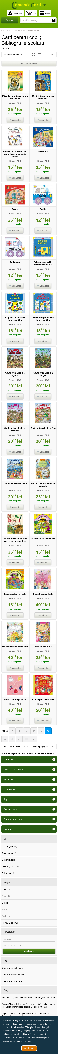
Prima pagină (8, 873)
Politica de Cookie (40, 1030)
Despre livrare (8, 860)
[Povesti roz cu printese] (15, 694)
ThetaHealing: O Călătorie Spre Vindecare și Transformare (28, 997)
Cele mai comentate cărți (13, 974)
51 (12, 739)
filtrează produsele (29, 63)
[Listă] (39, 54)
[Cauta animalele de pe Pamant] (15, 422)
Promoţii (6, 896)
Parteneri (6, 916)
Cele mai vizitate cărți (12, 981)
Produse (10, 20)
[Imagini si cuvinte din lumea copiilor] (15, 312)
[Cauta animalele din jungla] (43, 367)
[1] (53, 20)
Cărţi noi (6, 889)
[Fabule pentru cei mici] (43, 694)
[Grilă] (33, 54)
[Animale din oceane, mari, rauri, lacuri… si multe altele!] (15, 146)
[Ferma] (15, 204)
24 (51, 54)
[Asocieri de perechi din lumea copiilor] (43, 312)
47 (34, 731)
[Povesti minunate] (43, 641)
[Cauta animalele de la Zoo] (43, 422)
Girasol (12, 103)
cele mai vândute (11, 54)
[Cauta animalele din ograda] (15, 367)
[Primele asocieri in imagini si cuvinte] (43, 256)
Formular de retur (10, 923)
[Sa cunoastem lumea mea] (43, 533)
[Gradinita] (43, 146)
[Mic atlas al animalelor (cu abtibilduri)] (15, 90)
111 (26, 739)
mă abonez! (29, 951)
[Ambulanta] (15, 256)
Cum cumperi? (9, 853)
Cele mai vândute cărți (12, 968)
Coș (32, 12)
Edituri (5, 903)
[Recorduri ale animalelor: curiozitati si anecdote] (15, 533)
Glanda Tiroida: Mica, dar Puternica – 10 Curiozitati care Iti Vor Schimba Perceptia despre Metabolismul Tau (28, 1005)
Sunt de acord (29, 1048)
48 (41, 731)
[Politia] (43, 204)
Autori (4, 909)
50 (5, 739)
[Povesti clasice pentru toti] (15, 641)
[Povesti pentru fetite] (43, 588)
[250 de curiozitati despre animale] (43, 478)
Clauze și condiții (9, 846)
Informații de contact (11, 866)
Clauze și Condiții (38, 1033)
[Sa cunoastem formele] (15, 588)
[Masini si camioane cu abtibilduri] (43, 90)
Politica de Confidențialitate (15, 1033)
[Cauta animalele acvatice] (15, 478)
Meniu (47, 13)
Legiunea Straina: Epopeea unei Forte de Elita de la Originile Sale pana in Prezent (25, 1014)
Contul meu (17, 13)
